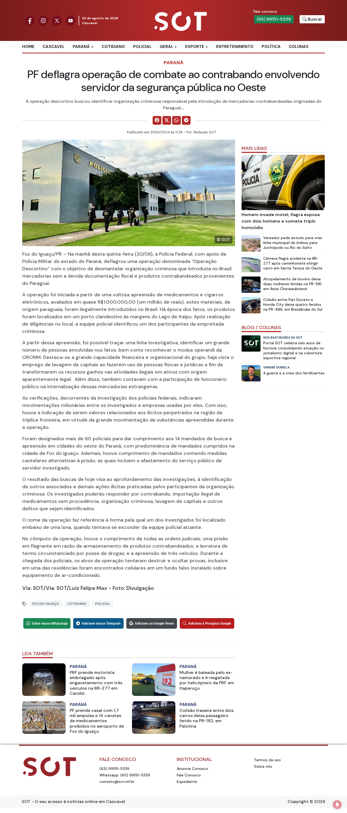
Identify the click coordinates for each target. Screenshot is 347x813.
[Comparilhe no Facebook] (157, 120)
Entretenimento (234, 46)
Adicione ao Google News (154, 623)
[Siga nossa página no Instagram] (43, 20)
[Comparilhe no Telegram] (186, 120)
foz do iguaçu (45, 604)
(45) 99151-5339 (274, 19)
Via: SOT (32, 588)
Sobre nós (263, 766)
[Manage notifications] (337, 804)
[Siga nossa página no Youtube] (70, 20)
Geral (166, 46)
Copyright (298, 801)
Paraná (81, 46)
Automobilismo (208, 55)
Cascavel (54, 46)
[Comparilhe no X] (166, 120)
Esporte (194, 46)
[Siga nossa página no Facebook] (29, 20)
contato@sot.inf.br (116, 781)
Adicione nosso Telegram (101, 623)
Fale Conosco (189, 775)
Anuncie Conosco (192, 768)
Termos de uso (267, 759)
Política (271, 46)
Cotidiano (113, 46)
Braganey (89, 55)
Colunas (299, 46)
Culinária (176, 55)
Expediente (187, 781)
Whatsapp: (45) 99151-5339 (124, 775)
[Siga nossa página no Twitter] (57, 20)
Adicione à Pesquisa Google (209, 623)
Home (28, 46)
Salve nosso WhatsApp (50, 623)
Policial (142, 46)
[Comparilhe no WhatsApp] (176, 120)
